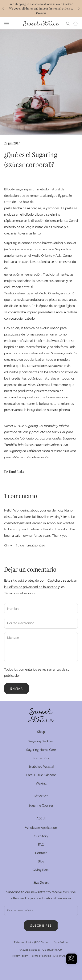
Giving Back (41, 870)
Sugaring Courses (41, 805)
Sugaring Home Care (41, 750)
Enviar (16, 688)
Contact (41, 853)
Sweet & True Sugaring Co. (45, 949)
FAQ (41, 845)
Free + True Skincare (41, 775)
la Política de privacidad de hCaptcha (31, 587)
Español (59, 942)
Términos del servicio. (19, 593)
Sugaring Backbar (41, 741)
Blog (41, 861)
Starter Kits (41, 758)
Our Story (41, 836)
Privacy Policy (19, 955)
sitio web (69, 451)
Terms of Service (40, 955)
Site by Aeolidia (62, 955)
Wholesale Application (41, 828)
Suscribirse (41, 925)
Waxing (41, 783)
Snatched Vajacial (41, 766)
